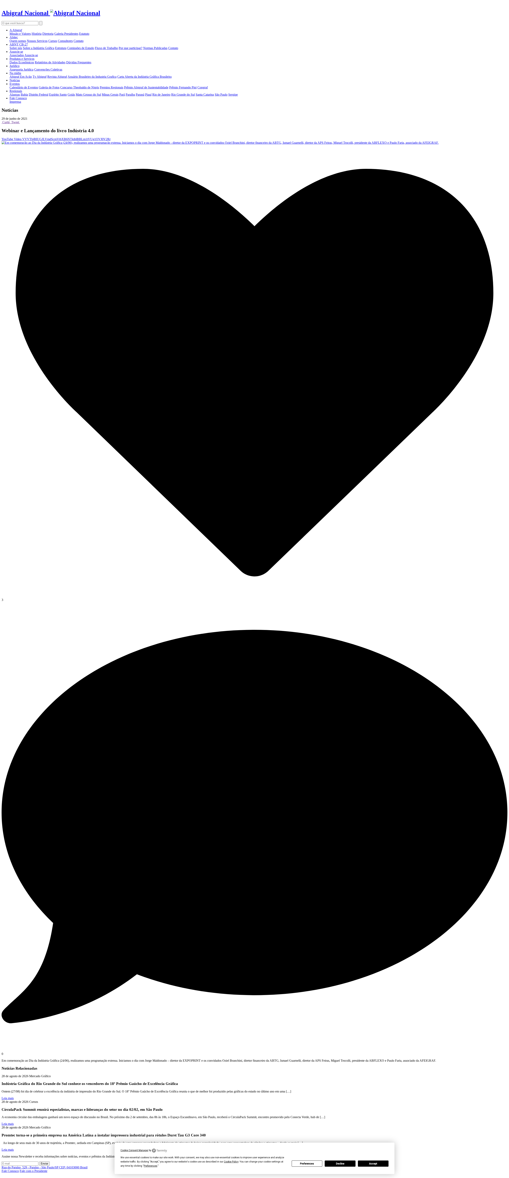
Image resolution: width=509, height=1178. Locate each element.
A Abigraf (16, 30)
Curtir (6, 122)
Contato (79, 41)
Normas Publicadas (155, 48)
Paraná (140, 94)
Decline (340, 1163)
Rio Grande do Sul (183, 94)
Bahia (24, 94)
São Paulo (221, 94)
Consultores (65, 41)
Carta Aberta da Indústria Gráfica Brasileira (144, 76)
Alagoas (15, 94)
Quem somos (18, 41)
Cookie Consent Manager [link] (134, 1150)
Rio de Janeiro (161, 94)
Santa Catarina (205, 94)
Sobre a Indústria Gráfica (38, 48)
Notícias (15, 80)
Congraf (202, 87)
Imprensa (15, 101)
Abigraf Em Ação (21, 76)
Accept (373, 1163)
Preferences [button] (150, 1165)
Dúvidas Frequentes (78, 62)
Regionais (16, 91)
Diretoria (47, 33)
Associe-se (16, 51)
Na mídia (15, 73)
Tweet (15, 122)
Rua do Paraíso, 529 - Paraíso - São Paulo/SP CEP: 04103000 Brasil (44, 1167)
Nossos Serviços (37, 41)
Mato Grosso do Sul (88, 94)
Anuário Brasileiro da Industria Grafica (92, 76)
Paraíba (130, 94)
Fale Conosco (18, 98)
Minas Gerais (110, 94)
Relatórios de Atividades (50, 62)
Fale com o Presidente (33, 1171)
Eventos (15, 84)
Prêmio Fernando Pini (183, 87)
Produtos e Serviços (22, 58)
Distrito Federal (38, 94)
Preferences (307, 1163)
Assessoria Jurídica (21, 69)
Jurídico (14, 66)
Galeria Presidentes (66, 33)
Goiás (71, 94)
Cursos (52, 41)
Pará (122, 94)
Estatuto (84, 33)
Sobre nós (16, 48)
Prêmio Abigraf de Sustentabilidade (146, 87)
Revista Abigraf (57, 76)
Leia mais (8, 1098)
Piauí (148, 94)
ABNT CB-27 (19, 44)
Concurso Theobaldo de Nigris (79, 87)
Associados (17, 55)
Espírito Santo (58, 94)
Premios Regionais (111, 87)
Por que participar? (130, 48)
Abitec (14, 37)
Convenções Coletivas (48, 69)
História (37, 33)
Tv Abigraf (40, 76)
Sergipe (233, 94)
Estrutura (60, 48)
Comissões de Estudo (80, 48)
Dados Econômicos (22, 62)
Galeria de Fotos (49, 87)
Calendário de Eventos (24, 87)
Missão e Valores (20, 33)
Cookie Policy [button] (231, 1161)
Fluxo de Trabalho (106, 48)
